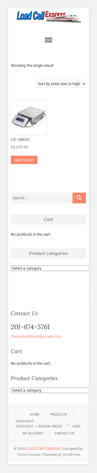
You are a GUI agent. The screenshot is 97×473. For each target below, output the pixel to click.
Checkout (25, 421)
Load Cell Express (43, 448)
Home (34, 414)
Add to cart (24, 160)
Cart (76, 426)
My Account (33, 433)
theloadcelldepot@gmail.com (36, 336)
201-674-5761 (30, 327)
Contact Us (64, 433)
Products (58, 414)
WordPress (71, 455)
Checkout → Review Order (39, 426)
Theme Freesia (28, 455)
